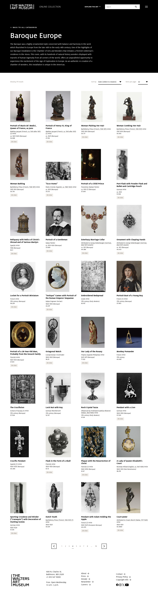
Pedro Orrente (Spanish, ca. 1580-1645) (59, 187)
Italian (48, 243)
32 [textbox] (139, 82)
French (12, 299)
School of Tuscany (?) (17, 411)
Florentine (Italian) (87, 187)
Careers (84, 584)
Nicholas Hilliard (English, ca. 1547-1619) (130, 467)
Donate (84, 579)
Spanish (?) (14, 464)
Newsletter (86, 581)
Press (83, 576)
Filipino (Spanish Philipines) (90, 355)
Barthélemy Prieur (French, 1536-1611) (94, 129)
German (119, 189)
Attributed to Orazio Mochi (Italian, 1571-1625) (132, 520)
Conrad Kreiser (51, 355)
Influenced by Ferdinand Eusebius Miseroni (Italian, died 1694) (96, 412)
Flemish (13, 357)
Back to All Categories (23, 27)
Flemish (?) (85, 467)
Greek (83, 299)
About (84, 573)
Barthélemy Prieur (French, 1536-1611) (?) (59, 520)
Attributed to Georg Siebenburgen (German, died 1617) (96, 244)
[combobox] (109, 82)
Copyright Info (122, 579)
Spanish (12, 245)
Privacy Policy (122, 577)
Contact (119, 574)
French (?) (120, 299)
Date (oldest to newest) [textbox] (107, 82)
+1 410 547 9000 (53, 577)
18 (96, 546)
